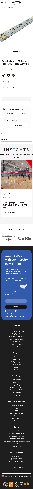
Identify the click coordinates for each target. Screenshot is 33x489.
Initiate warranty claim (16, 336)
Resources (16, 359)
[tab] (15, 219)
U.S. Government (16, 416)
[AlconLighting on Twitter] (13, 467)
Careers (16, 367)
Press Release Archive (16, 436)
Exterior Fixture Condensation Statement (16, 441)
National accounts (16, 413)
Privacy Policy (16, 446)
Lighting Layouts (16, 421)
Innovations (19, 311)
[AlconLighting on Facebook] (17, 467)
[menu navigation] (30, 3)
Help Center (16, 329)
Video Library (16, 392)
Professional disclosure (16, 433)
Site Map (16, 347)
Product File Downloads (16, 331)
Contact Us (16, 342)
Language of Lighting (16, 385)
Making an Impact (16, 362)
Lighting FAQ (16, 344)
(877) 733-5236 (16, 459)
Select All (9, 113)
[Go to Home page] (16, 3)
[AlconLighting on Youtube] (20, 467)
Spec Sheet (11, 120)
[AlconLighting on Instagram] (10, 467)
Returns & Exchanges (16, 339)
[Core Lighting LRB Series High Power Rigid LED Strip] (15, 51)
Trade (16, 411)
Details (3, 134)
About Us (16, 357)
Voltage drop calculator (17, 390)
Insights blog (16, 382)
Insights (9, 311)
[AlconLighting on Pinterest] (15, 467)
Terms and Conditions (16, 444)
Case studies (16, 364)
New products (16, 418)
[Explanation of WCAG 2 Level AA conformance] (25, 484)
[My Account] (5, 3)
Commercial (9, 7)
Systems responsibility (16, 439)
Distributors (16, 408)
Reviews (4, 140)
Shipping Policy (17, 334)
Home (4, 7)
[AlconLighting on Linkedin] (22, 467)
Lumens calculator (16, 387)
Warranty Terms (16, 431)
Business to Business (16, 405)
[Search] (2, 3)
